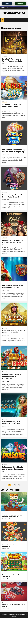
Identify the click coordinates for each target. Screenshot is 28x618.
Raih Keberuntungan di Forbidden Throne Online (12, 423)
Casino (3, 602)
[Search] (26, 20)
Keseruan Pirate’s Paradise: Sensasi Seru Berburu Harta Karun (12, 515)
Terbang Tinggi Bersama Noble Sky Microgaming (11, 105)
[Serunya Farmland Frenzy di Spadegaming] (14, 561)
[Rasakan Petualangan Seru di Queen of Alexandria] (14, 314)
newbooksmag (14, 13)
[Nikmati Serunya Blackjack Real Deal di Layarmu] (14, 591)
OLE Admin (13, 63)
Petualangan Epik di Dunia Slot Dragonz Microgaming (12, 468)
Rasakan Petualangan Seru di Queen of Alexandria (13, 332)
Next (18, 484)
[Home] (3, 20)
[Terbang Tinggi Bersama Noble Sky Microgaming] (14, 88)
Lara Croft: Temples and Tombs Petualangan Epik (12, 60)
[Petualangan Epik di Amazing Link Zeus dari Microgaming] (14, 133)
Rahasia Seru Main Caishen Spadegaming (10, 545)
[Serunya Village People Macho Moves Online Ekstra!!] (14, 178)
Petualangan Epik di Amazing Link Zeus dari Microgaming (13, 151)
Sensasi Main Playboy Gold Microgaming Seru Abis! (12, 241)
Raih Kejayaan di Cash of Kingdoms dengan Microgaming (11, 376)
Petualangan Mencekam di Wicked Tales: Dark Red (12, 287)
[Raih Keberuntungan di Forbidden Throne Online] (14, 405)
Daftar (20, 3)
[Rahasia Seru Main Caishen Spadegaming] (14, 531)
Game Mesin (4, 56)
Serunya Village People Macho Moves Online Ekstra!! (14, 196)
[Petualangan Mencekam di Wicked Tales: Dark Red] (14, 269)
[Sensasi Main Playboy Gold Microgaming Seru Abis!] (14, 224)
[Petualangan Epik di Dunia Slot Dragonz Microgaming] (14, 450)
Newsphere (21, 614)
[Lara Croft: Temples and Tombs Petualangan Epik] (14, 42)
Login (7, 3)
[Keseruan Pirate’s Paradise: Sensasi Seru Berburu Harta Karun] (14, 501)
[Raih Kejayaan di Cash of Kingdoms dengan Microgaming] (14, 358)
